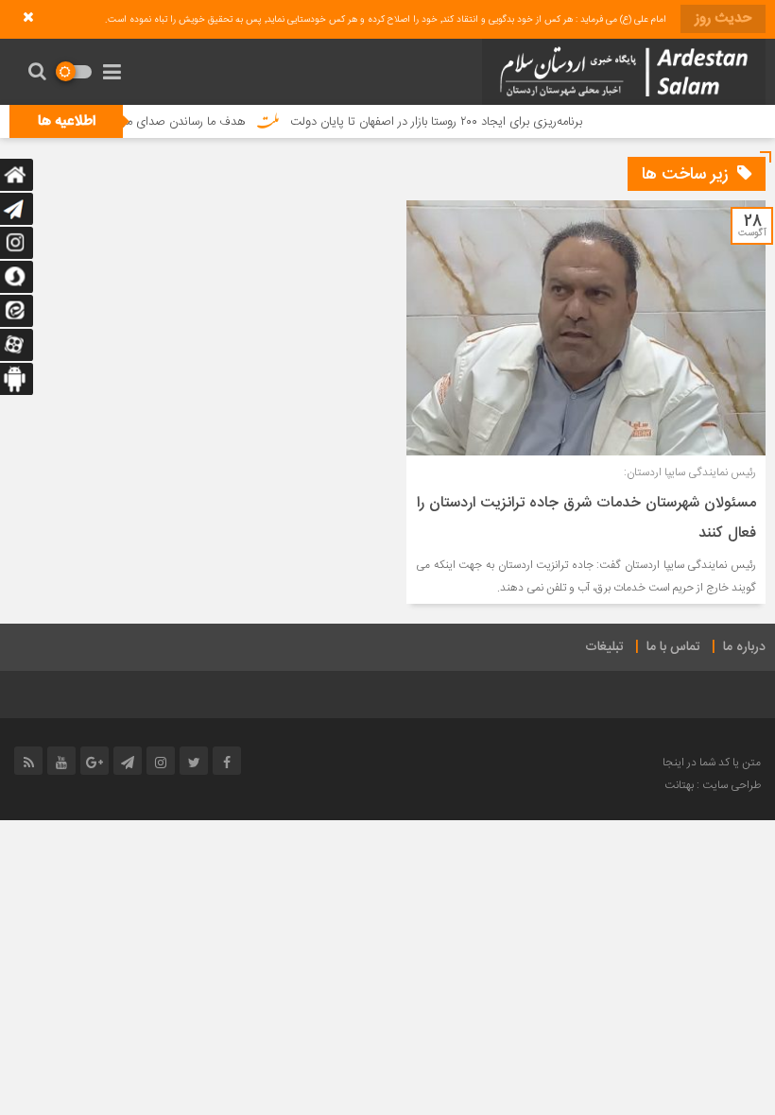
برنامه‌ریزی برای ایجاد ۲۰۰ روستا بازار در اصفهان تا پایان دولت (455, 122)
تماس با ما (673, 647)
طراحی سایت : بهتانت (712, 785)
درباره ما (744, 647)
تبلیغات (604, 647)
